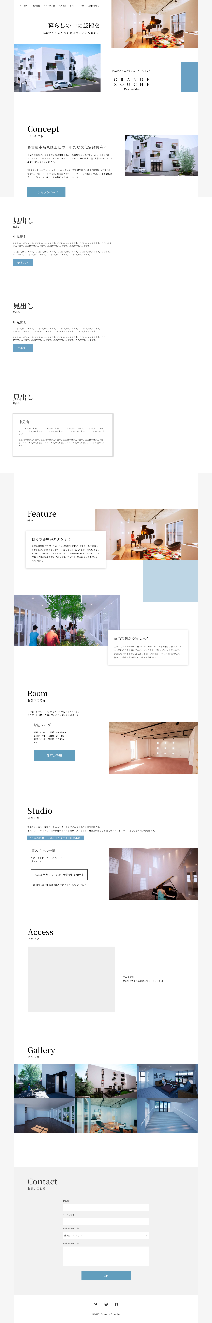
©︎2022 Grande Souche (106, 1314)
